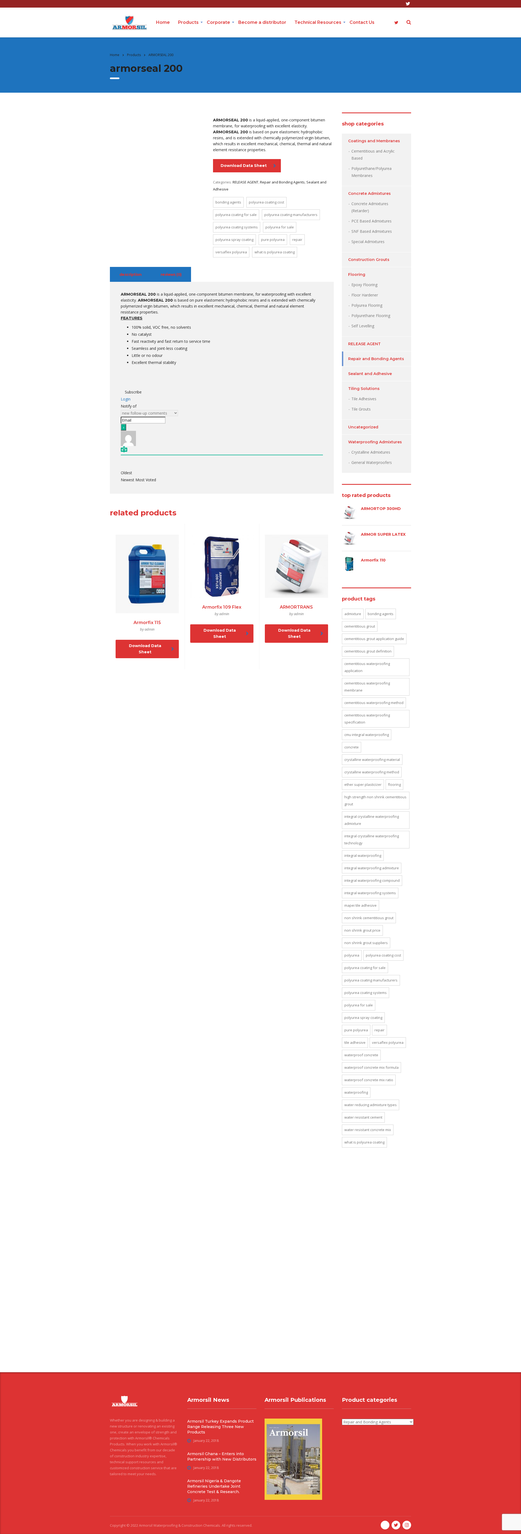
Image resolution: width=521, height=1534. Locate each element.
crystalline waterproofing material (372, 759)
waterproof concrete (361, 1054)
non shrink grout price (362, 930)
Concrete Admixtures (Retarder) (369, 207)
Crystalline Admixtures (370, 452)
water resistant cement (363, 1117)
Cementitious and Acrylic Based (373, 154)
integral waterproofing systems (370, 892)
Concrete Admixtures (369, 193)
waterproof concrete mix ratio (368, 1079)
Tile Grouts (361, 409)
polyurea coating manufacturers (290, 214)
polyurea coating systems (236, 227)
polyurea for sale (279, 227)
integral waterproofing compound (372, 880)
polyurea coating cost (266, 202)
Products (188, 22)
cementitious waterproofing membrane (367, 687)
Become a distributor (262, 22)
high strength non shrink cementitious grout (375, 800)
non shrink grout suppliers (366, 942)
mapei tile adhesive (360, 905)
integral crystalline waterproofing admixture (371, 820)
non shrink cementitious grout (368, 917)
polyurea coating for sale (236, 214)
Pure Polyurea (273, 239)
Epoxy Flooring (364, 284)
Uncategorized (363, 427)
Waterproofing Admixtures (375, 442)
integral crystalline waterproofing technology (371, 839)
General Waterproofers (371, 462)
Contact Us (362, 22)
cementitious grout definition (368, 651)
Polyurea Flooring (366, 305)
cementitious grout (359, 626)
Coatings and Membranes (374, 140)
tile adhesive (355, 1042)
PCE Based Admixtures (371, 221)
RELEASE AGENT (245, 182)
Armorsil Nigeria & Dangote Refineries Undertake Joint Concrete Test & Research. (214, 1486)
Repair (297, 239)
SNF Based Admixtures (371, 231)
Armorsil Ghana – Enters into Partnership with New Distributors (221, 1456)
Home (163, 22)
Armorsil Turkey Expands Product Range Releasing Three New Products (220, 1427)
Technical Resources (317, 22)
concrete (351, 747)
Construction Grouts (368, 259)
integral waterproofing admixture (371, 868)
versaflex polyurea (231, 252)
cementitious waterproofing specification (367, 719)
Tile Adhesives (363, 398)
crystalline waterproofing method (371, 772)
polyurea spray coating (234, 239)
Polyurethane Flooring (370, 315)
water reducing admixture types (370, 1104)
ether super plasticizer (363, 784)
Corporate (218, 22)
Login (126, 399)
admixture (352, 613)
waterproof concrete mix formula (371, 1067)
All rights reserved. (237, 1525)
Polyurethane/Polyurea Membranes (371, 172)
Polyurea (351, 955)
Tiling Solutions (364, 388)
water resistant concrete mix (367, 1129)
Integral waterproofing (362, 855)
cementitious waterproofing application (367, 667)
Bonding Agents (228, 202)
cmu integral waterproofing (366, 734)
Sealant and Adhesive (370, 373)
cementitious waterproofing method (374, 702)
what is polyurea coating (275, 252)
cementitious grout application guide (374, 638)
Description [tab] (130, 274)
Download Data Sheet (244, 165)
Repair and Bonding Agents (282, 182)
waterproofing (356, 1092)
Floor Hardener (364, 295)
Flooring (356, 274)
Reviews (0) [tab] (171, 274)
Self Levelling (362, 325)
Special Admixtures (368, 241)
